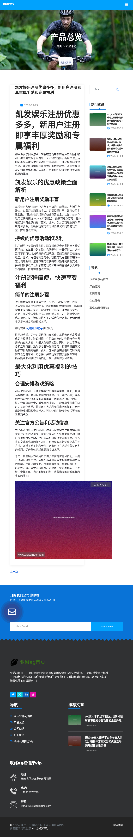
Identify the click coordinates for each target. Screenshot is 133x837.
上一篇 (14, 572)
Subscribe (107, 626)
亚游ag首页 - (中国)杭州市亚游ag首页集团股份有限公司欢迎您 (37, 826)
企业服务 (95, 301)
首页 (59, 46)
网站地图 (118, 825)
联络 (99, 308)
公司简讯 (95, 294)
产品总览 (95, 286)
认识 (99, 279)
